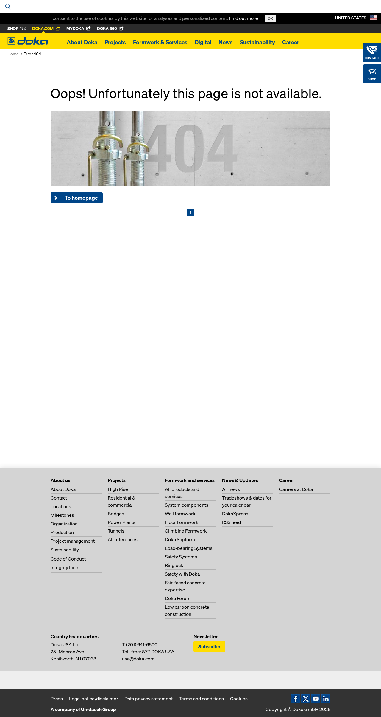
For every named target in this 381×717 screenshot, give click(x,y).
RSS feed (231, 522)
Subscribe (209, 646)
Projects (115, 42)
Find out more (244, 18)
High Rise (118, 489)
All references (123, 539)
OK (270, 18)
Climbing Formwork (186, 530)
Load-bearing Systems (189, 548)
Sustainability (257, 42)
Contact (59, 497)
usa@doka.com (138, 658)
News (225, 42)
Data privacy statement (148, 698)
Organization (64, 523)
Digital (203, 42)
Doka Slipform (180, 539)
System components (186, 505)
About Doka (82, 42)
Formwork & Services (160, 42)
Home (13, 54)
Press (57, 698)
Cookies (239, 698)
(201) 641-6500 (141, 644)
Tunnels (116, 530)
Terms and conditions (201, 698)
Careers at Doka (296, 489)
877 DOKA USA (158, 651)
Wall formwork (180, 513)
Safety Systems (181, 556)
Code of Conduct (68, 558)
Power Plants (121, 522)
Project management (73, 541)
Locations (61, 506)
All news (231, 489)
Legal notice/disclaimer (93, 698)
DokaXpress (235, 513)
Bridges (116, 513)
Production (62, 532)
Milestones (62, 515)
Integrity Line (64, 567)
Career (290, 42)
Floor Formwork (182, 522)
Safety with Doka (182, 574)
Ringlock (174, 565)
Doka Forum (177, 598)
